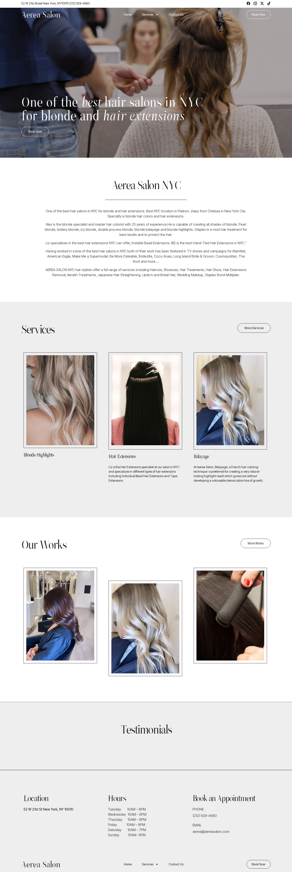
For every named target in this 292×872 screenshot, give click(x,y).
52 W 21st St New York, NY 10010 (48, 809)
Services (147, 14)
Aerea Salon (40, 14)
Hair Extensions (122, 456)
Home (128, 14)
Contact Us (176, 14)
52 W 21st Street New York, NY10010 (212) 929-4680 (55, 3)
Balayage (201, 456)
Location (36, 798)
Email (197, 825)
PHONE (198, 809)
